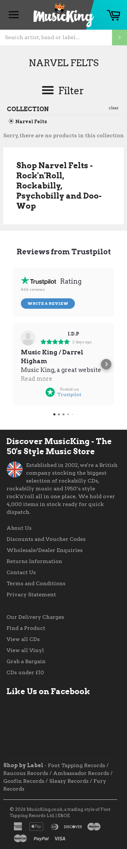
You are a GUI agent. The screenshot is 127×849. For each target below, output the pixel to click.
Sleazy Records (69, 781)
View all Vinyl (25, 650)
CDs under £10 (25, 672)
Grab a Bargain (26, 661)
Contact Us (21, 572)
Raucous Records (25, 773)
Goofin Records (23, 781)
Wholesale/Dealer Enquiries (45, 550)
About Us (19, 528)
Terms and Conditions (36, 583)
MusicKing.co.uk (45, 809)
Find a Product (26, 628)
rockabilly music (29, 488)
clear (114, 107)
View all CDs (23, 639)
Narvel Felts (30, 121)
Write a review (47, 303)
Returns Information (34, 561)
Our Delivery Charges (35, 617)
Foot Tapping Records (76, 765)
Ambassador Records (81, 773)
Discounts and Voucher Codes (46, 539)
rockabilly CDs (78, 481)
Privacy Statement (31, 594)
